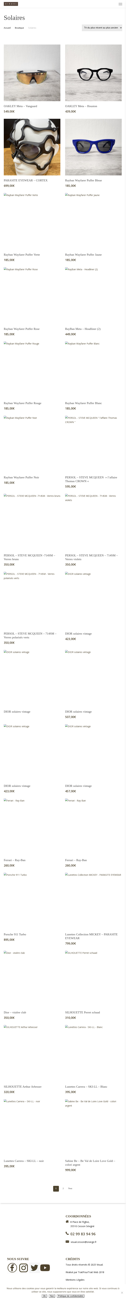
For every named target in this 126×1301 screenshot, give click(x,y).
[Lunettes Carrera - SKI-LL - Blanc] (93, 1053)
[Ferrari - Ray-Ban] (32, 827)
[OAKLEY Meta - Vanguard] (32, 73)
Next (70, 1188)
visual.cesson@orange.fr (83, 1242)
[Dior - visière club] (32, 979)
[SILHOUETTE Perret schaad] (93, 979)
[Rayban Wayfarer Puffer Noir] (32, 444)
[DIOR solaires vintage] (93, 600)
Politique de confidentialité (70, 1296)
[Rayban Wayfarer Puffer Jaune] (93, 221)
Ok (44, 1296)
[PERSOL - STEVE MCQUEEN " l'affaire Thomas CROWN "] (93, 444)
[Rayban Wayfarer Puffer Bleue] (93, 147)
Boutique (19, 27)
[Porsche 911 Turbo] (32, 901)
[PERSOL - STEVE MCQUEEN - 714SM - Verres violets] (93, 522)
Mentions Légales (75, 1279)
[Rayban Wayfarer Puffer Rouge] (32, 370)
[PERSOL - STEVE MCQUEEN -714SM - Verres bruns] (32, 522)
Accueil (7, 27)
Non (52, 1296)
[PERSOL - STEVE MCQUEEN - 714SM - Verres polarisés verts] (32, 600)
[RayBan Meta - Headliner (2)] (93, 295)
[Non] (122, 1292)
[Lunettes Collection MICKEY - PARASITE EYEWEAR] (93, 901)
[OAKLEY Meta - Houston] (93, 73)
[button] (120, 4)
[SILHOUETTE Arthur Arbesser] (32, 1053)
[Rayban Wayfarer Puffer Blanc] (93, 370)
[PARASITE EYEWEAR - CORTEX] (32, 147)
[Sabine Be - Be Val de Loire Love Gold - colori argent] (93, 1127)
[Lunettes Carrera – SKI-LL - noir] (32, 1127)
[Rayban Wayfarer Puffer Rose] (32, 295)
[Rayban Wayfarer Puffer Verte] (32, 221)
